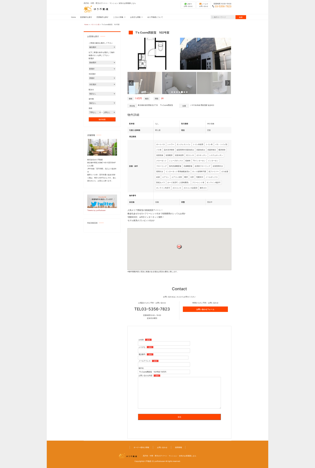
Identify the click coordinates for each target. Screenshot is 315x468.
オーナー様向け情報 (141, 447)
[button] (179, 246)
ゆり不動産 (146, 461)
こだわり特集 (118, 17)
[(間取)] (153, 69)
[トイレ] (144, 93)
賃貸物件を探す (86, 17)
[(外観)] (206, 69)
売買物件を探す (102, 17)
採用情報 (178, 447)
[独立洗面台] (179, 93)
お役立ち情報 (135, 17)
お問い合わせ (162, 447)
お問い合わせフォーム (205, 309)
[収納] (214, 93)
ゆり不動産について (155, 17)
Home (73, 17)
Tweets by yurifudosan (96, 210)
